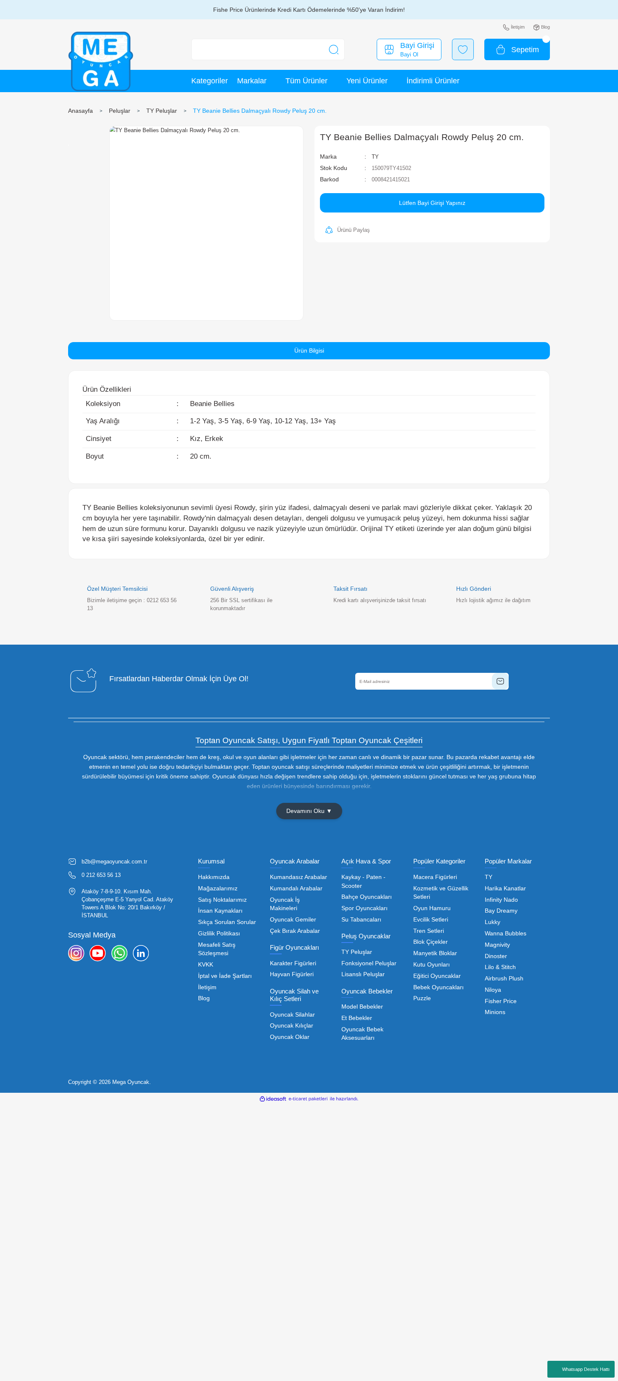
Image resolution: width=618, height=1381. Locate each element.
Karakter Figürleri (293, 963)
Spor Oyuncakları (364, 908)
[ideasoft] (272, 1099)
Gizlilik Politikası (219, 933)
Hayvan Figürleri (292, 974)
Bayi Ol (409, 54)
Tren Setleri (428, 931)
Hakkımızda (214, 877)
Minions (495, 1012)
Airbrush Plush (504, 978)
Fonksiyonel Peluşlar (368, 963)
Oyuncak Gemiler (293, 919)
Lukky (492, 922)
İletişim (207, 987)
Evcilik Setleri (430, 919)
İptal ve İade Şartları (225, 976)
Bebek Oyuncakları (438, 987)
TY (375, 157)
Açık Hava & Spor (366, 861)
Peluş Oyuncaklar (366, 936)
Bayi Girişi (417, 45)
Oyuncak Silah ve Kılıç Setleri (294, 995)
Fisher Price (501, 1001)
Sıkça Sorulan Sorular (227, 922)
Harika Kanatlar (505, 888)
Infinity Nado (501, 900)
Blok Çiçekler (430, 942)
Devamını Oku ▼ (309, 810)
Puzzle (422, 998)
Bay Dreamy (501, 911)
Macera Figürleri (435, 877)
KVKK (205, 964)
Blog (204, 998)
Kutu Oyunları (431, 964)
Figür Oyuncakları (294, 947)
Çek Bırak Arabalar (295, 931)
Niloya (493, 990)
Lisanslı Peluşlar (363, 974)
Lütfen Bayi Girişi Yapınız (432, 202)
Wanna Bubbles (505, 933)
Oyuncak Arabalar (295, 861)
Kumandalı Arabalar (296, 888)
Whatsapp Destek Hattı (586, 1369)
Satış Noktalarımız (222, 900)
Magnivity (497, 945)
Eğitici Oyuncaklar (437, 976)
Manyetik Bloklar (435, 953)
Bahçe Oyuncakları (366, 897)
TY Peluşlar (356, 952)
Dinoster (496, 956)
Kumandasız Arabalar (298, 877)
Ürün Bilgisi (309, 350)
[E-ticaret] (308, 1099)
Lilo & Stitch (500, 967)
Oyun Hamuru (432, 908)
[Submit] (500, 681)
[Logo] (100, 61)
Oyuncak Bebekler (367, 991)
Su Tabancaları (361, 919)
